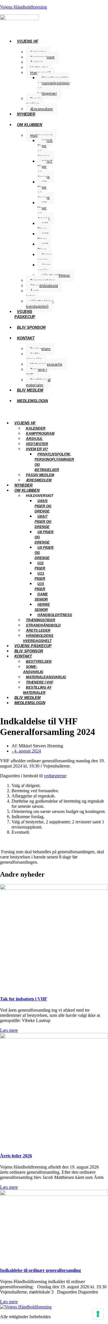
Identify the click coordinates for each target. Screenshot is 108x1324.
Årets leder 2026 (16, 1155)
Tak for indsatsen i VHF (23, 998)
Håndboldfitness (54, 615)
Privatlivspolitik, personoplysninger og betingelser (53, 86)
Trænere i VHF (36, 372)
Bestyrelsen (39, 662)
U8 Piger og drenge (43, 190)
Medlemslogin (32, 401)
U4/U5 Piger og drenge (45, 148)
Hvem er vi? (37, 449)
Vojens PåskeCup (24, 314)
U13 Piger (43, 236)
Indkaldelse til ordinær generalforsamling (40, 1270)
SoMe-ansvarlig (34, 356)
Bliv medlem (30, 390)
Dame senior (44, 257)
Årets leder (32, 293)
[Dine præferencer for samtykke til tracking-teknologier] (97, 1313)
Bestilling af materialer (38, 382)
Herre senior (44, 267)
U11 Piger (43, 226)
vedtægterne (55, 775)
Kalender (36, 428)
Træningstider (40, 620)
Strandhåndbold (44, 286)
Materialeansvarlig (46, 677)
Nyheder (26, 114)
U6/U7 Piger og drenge (45, 169)
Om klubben (29, 125)
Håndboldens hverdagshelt (40, 304)
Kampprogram (40, 434)
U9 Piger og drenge (43, 211)
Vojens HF (27, 41)
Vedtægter (37, 444)
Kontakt (26, 338)
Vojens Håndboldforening (23, 7)
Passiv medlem (34, 101)
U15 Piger (43, 247)
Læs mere (9, 1030)
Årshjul (34, 439)
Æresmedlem (41, 109)
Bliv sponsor (31, 327)
